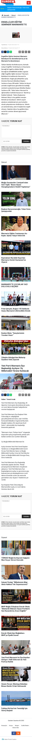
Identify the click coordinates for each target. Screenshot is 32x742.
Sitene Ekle (15, 727)
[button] (23, 52)
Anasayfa (6, 15)
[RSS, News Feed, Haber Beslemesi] (18, 733)
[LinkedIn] (8, 52)
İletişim (17, 725)
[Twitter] (5, 52)
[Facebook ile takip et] (14, 733)
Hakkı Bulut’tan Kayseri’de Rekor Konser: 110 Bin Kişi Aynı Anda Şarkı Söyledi (18, 9)
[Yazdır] (20, 52)
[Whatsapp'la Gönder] (11, 52)
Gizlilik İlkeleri (25, 725)
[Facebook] (2, 52)
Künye (11, 725)
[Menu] (28, 2)
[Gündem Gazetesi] (8, 2)
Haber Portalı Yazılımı (10, 739)
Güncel (13, 15)
